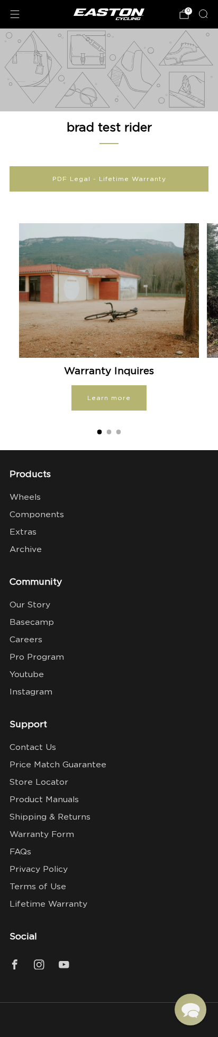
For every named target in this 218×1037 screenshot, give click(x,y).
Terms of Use (38, 887)
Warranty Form (42, 835)
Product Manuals (44, 800)
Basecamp (32, 622)
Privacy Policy (39, 869)
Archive (26, 550)
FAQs (20, 852)
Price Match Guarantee (58, 765)
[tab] (99, 432)
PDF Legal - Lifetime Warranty (109, 179)
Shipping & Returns (50, 817)
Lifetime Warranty (48, 904)
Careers (26, 640)
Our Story (30, 605)
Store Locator (39, 782)
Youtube (27, 675)
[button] (190, 1009)
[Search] (203, 13)
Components (37, 515)
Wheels (25, 497)
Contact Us (33, 747)
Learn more (109, 398)
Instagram (31, 692)
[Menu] (15, 14)
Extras (23, 532)
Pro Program (37, 657)
